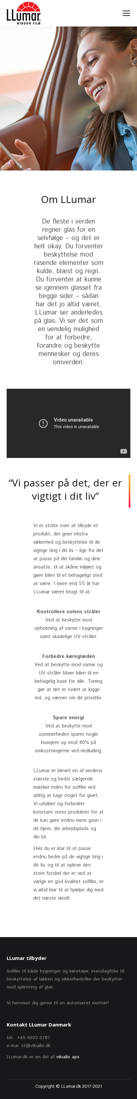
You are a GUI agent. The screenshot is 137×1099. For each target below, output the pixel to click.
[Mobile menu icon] (126, 13)
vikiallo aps (67, 1057)
